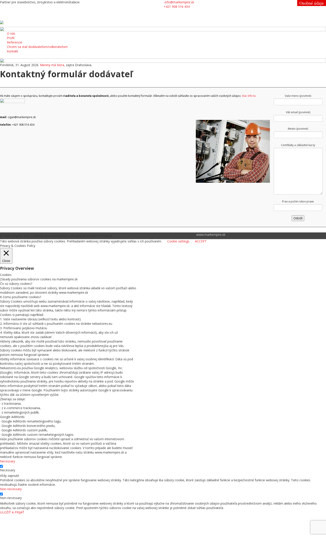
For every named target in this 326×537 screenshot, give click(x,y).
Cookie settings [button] (178, 241)
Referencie (14, 42)
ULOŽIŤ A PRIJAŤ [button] (12, 512)
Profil (10, 38)
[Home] (2, 22)
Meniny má (52, 65)
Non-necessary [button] (11, 489)
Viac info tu (249, 96)
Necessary (7, 470)
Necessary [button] (7, 461)
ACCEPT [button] (201, 241)
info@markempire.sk (179, 2)
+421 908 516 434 (177, 6)
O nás (11, 33)
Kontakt (12, 51)
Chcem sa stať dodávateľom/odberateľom (37, 47)
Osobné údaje (311, 3)
